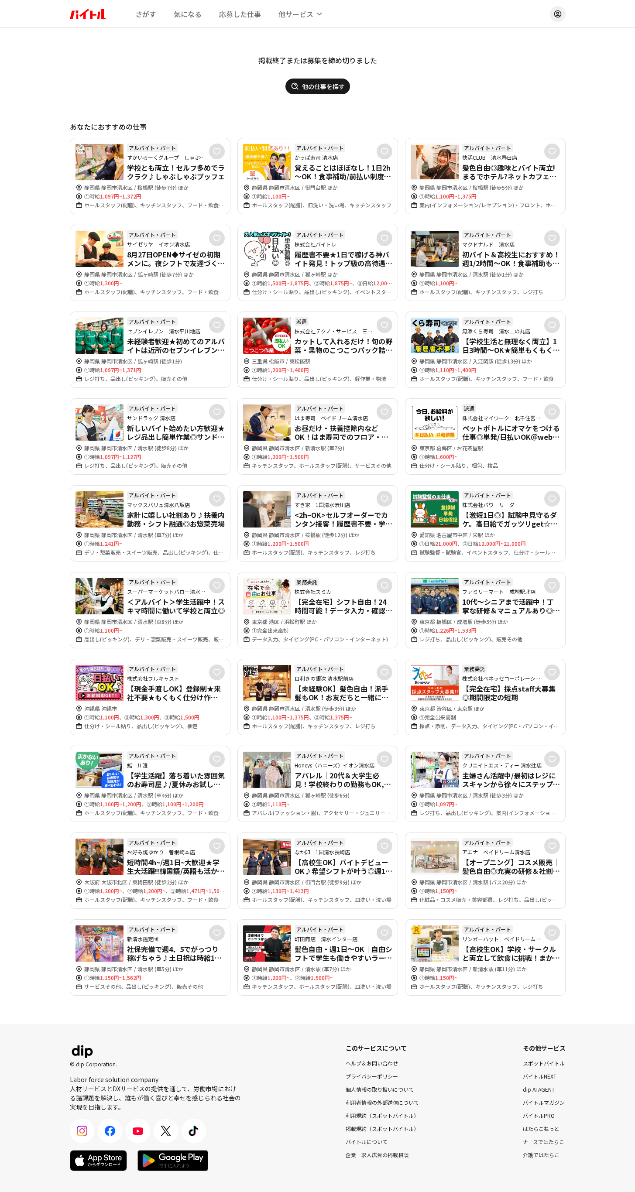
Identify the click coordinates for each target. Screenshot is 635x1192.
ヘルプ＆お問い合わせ (372, 1063)
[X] (166, 1131)
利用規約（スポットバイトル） (382, 1115)
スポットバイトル (544, 1063)
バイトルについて (367, 1141)
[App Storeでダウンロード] (98, 1160)
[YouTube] (138, 1131)
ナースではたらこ (543, 1141)
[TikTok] (194, 1131)
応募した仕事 (240, 14)
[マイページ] (558, 14)
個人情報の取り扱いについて (380, 1089)
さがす (145, 14)
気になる (188, 14)
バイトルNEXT (539, 1076)
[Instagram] (82, 1131)
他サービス (295, 14)
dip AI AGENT (539, 1089)
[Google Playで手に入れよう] (172, 1160)
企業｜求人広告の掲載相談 (377, 1154)
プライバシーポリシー (372, 1076)
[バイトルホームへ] (88, 14)
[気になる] (217, 151)
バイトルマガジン (544, 1102)
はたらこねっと (541, 1128)
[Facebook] (110, 1131)
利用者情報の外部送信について (382, 1102)
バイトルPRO (539, 1115)
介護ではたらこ (541, 1154)
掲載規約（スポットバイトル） (382, 1128)
